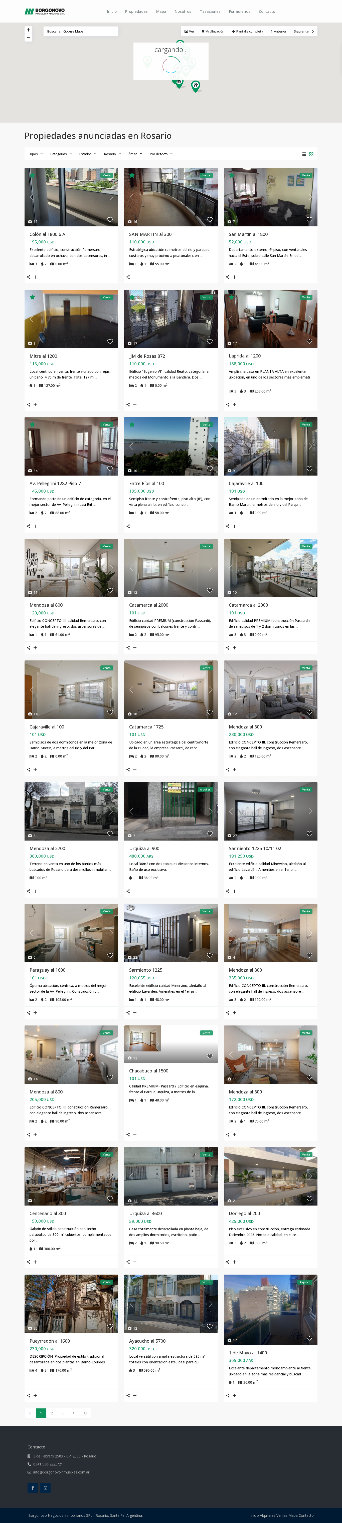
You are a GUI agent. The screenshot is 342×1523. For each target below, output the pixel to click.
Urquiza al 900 (144, 848)
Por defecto (159, 154)
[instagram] (45, 1488)
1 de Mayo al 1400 (248, 1353)
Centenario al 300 (48, 1213)
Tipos (34, 154)
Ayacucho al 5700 (147, 1341)
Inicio (112, 11)
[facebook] (33, 1488)
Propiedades (136, 11)
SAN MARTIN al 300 (150, 234)
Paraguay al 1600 (47, 970)
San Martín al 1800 (248, 234)
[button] (198, 88)
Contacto (267, 11)
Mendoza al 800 (46, 605)
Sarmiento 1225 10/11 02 (255, 848)
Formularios (239, 11)
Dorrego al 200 (244, 1213)
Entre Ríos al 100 (146, 483)
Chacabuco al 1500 (148, 1071)
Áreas (132, 154)
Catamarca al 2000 (148, 605)
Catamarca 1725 (146, 727)
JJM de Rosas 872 (147, 356)
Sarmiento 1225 (145, 970)
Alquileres (267, 1515)
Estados (85, 154)
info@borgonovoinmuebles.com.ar (61, 1472)
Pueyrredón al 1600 (50, 1341)
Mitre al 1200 (43, 356)
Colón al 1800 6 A (47, 234)
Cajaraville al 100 (246, 483)
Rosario (110, 154)
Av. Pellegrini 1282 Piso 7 (55, 483)
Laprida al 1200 (245, 356)
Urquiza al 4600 (145, 1213)
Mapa (161, 11)
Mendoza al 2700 (47, 848)
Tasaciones (210, 11)
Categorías (58, 154)
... (109, 255)
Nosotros (183, 11)
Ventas (281, 1515)
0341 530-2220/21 (48, 1464)
